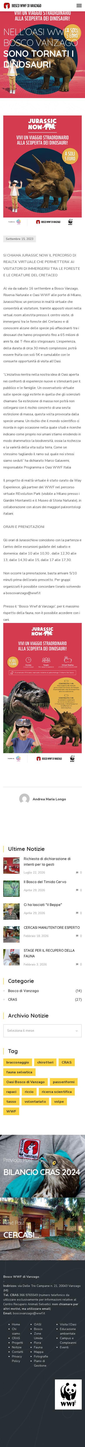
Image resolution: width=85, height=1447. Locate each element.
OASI (37, 1324)
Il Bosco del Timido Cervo (45, 882)
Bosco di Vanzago (23, 991)
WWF (11, 1111)
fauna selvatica (19, 1072)
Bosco (38, 1329)
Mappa (38, 1352)
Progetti (17, 1343)
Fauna (38, 1347)
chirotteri (45, 1062)
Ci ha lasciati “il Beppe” (43, 904)
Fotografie (41, 1356)
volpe (59, 1101)
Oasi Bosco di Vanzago (25, 1082)
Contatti (17, 1352)
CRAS (12, 999)
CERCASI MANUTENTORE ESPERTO (52, 927)
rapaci (11, 1091)
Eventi (64, 1347)
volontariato (35, 1101)
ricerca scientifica (57, 1091)
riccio (29, 1091)
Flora (37, 1343)
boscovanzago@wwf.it (29, 1313)
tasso (11, 1101)
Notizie (17, 1347)
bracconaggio (17, 1062)
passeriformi (64, 1082)
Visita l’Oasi (68, 1324)
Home (16, 1324)
